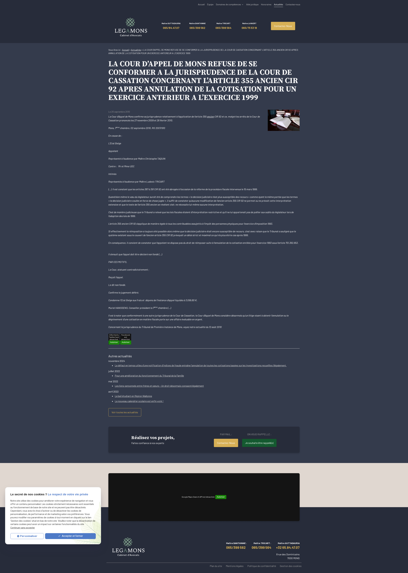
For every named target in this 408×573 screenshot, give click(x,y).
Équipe (210, 4)
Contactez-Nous (283, 25)
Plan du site (216, 565)
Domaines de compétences (228, 4)
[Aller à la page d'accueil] (131, 25)
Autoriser (114, 342)
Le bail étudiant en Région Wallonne (133, 395)
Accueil (201, 4)
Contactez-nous (293, 4)
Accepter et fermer (72, 535)
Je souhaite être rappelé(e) (259, 442)
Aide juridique (252, 4)
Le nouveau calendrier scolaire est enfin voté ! (139, 401)
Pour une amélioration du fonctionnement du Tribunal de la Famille (149, 375)
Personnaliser (28, 536)
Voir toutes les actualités (125, 412)
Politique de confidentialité (261, 565)
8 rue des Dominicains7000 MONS (288, 556)
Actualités (278, 4)
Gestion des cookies (291, 565)
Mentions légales (235, 565)
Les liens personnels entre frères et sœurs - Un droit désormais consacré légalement (159, 385)
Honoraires (266, 4)
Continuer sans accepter (22, 527)
